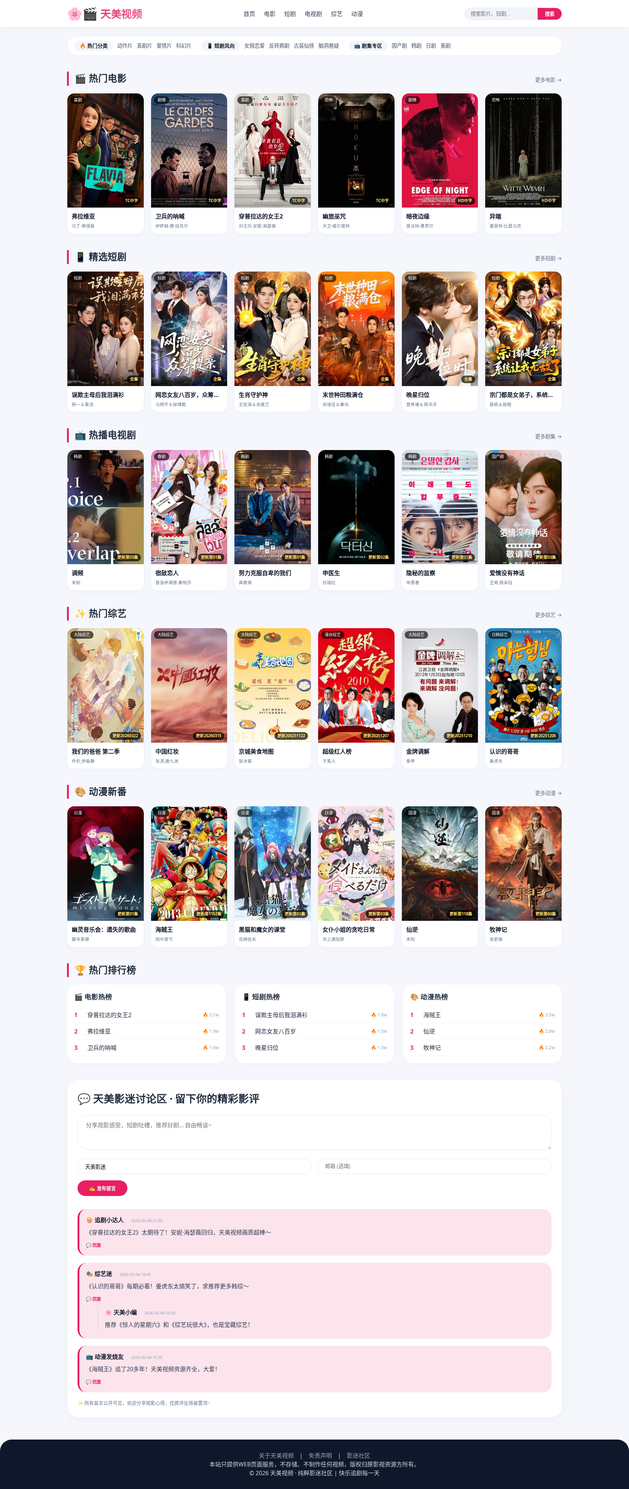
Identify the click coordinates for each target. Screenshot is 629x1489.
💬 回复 (93, 1245)
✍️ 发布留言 (102, 1188)
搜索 (549, 14)
